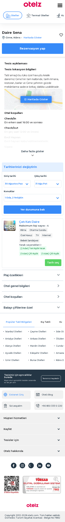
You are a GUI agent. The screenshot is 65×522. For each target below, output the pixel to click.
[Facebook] (13, 465)
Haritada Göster (38, 99)
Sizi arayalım (15, 405)
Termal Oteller (40, 15)
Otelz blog (47, 394)
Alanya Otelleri (13, 346)
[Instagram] (22, 465)
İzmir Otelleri (12, 360)
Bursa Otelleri (37, 360)
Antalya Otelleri (13, 338)
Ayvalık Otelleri (13, 353)
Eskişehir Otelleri (39, 353)
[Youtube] (48, 465)
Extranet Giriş (16, 394)
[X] (31, 465)
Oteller (15, 15)
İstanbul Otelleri (13, 331)
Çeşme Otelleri (38, 331)
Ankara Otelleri (38, 338)
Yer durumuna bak (32, 209)
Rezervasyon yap (32, 48)
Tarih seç (53, 262)
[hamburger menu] (60, 5)
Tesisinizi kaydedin (51, 378)
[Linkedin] (39, 465)
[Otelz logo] (32, 5)
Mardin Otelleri (38, 346)
